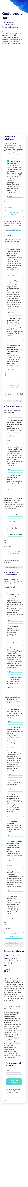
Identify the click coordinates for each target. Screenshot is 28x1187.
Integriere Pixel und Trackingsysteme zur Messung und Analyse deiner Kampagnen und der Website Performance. (15, 851)
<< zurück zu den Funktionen (11, 944)
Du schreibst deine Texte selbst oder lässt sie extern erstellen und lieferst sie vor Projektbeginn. (15, 428)
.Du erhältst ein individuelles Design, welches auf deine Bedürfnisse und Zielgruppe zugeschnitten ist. (14, 355)
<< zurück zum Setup (12, 230)
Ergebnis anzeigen (14, 935)
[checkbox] (15, 607)
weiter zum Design (14, 214)
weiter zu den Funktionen (14, 553)
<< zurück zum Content (13, 567)
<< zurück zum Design (13, 401)
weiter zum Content (14, 386)
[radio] (15, 178)
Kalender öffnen (14, 1082)
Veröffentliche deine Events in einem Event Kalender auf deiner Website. (14, 713)
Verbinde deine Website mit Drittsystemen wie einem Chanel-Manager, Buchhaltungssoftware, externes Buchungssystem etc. (15, 878)
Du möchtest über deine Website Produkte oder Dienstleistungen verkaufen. (13, 632)
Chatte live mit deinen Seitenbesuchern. (14, 782)
